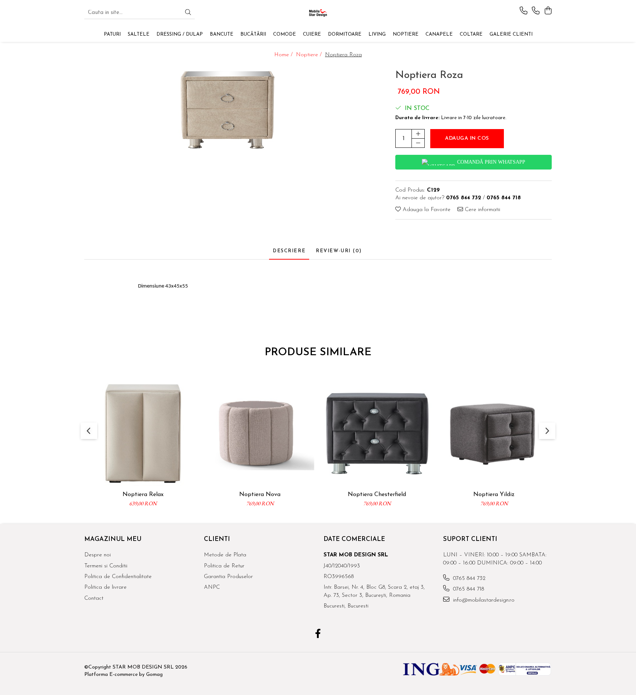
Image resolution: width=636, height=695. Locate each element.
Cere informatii (481, 210)
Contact (93, 598)
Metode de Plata (225, 555)
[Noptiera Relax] (143, 433)
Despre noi (97, 555)
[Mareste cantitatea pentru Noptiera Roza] (418, 134)
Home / (284, 55)
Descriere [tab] (289, 251)
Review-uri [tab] (339, 251)
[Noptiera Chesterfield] (377, 433)
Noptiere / (310, 55)
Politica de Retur (224, 566)
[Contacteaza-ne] (523, 11)
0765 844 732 (468, 578)
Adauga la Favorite (426, 210)
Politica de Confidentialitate (118, 577)
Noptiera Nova (259, 495)
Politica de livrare (105, 587)
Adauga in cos (467, 138)
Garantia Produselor (228, 577)
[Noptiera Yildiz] (494, 433)
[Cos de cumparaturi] (548, 11)
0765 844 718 (467, 589)
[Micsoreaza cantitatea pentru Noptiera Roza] (418, 143)
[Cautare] (188, 13)
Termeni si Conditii (105, 566)
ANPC (212, 587)
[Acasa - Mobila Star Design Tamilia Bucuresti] (318, 13)
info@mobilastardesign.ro (483, 600)
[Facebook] (318, 634)
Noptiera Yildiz (494, 495)
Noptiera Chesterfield (377, 495)
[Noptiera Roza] (225, 109)
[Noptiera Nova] (260, 433)
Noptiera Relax (143, 495)
